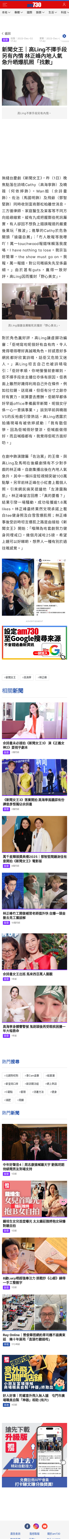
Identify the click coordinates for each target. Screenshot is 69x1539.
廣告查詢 (15, 1533)
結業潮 (51, 1075)
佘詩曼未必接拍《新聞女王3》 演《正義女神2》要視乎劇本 (33, 745)
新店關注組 (32, 1083)
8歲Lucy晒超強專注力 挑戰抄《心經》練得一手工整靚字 (34, 1280)
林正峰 (43, 677)
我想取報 (34, 1533)
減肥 (8, 1100)
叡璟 (23, 1091)
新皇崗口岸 (12, 1083)
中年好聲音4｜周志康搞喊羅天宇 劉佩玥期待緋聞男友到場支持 (33, 1167)
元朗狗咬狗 (12, 1075)
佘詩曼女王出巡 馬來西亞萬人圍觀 (28, 974)
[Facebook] (27, 1526)
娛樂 (5, 39)
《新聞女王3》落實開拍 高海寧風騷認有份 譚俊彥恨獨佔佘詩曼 (33, 802)
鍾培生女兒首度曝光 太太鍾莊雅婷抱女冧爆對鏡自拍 (34, 1223)
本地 (6, 1344)
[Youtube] (45, 1526)
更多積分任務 (54, 1502)
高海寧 (27, 677)
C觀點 (9, 1091)
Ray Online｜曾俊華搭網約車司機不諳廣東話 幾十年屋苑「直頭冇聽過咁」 (34, 1337)
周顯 (21, 1100)
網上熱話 (52, 1083)
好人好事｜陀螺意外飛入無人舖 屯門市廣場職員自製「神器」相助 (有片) (34, 1398)
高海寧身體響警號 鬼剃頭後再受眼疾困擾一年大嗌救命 (34, 1029)
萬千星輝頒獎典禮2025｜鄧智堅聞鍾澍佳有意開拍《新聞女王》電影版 (35, 859)
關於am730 (53, 1533)
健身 (54, 1091)
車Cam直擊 (32, 1075)
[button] (5, 5)
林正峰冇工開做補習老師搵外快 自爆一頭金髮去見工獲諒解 (34, 916)
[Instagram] (36, 1526)
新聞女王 (11, 677)
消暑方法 (39, 1091)
